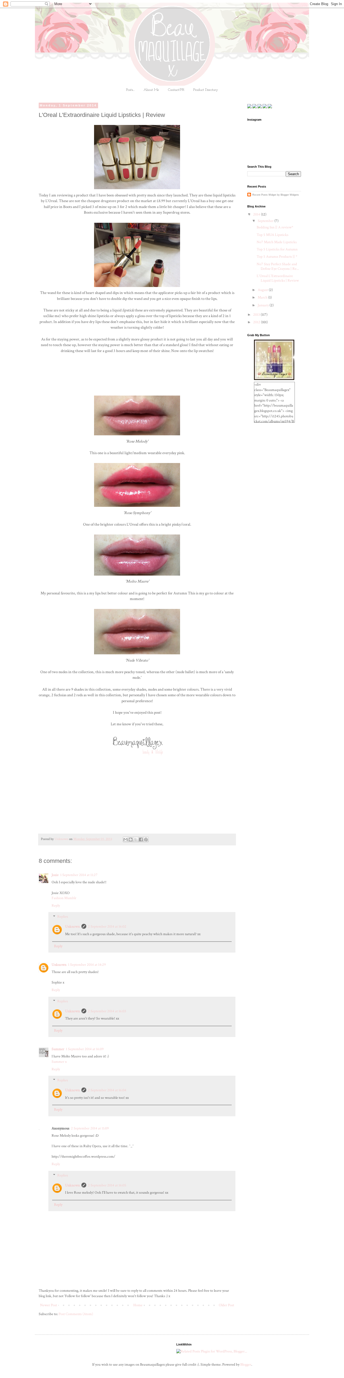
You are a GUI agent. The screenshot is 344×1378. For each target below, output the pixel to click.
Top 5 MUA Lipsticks (272, 234)
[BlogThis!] (130, 839)
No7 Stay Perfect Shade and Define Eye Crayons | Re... (278, 266)
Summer (58, 1049)
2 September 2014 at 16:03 (107, 1011)
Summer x (59, 1061)
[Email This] (125, 839)
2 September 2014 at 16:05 (107, 1185)
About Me (151, 90)
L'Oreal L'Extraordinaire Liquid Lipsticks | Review (278, 278)
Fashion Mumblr (64, 898)
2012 (257, 322)
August (263, 290)
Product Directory (205, 90)
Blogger (245, 1364)
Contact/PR (176, 90)
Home (137, 1305)
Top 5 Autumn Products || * (277, 256)
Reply (56, 905)
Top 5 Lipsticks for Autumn (277, 249)
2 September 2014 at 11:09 (90, 1128)
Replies (62, 916)
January (264, 305)
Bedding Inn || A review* (275, 227)
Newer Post (48, 1305)
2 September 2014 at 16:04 (107, 1090)
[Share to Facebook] (141, 839)
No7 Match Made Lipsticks (277, 242)
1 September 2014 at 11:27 (79, 875)
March (263, 297)
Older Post (226, 1305)
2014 (257, 214)
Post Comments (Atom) (76, 1314)
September (266, 220)
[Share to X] (135, 839)
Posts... (130, 90)
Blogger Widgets (290, 194)
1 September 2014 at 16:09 (85, 1049)
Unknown (72, 926)
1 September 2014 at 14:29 (87, 964)
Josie (55, 875)
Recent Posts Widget (264, 194)
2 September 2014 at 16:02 (107, 926)
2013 (257, 314)
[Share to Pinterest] (146, 839)
